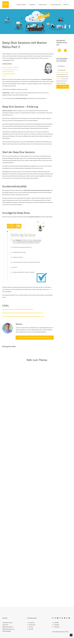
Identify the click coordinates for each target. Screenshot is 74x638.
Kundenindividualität (8, 71)
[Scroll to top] (71, 635)
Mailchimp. (58, 78)
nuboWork (56, 625)
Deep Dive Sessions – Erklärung (10, 67)
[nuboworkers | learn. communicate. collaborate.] (5, 4)
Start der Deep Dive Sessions (9, 69)
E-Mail (50, 289)
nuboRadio (32, 4)
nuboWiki (56, 622)
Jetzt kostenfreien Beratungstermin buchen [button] (34, 337)
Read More (5, 439)
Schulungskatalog (55, 4)
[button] (59, 51)
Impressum (32, 622)
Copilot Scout (6, 596)
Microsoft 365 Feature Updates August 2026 (14, 434)
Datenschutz (32, 625)
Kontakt (31, 629)
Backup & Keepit (6, 515)
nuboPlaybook (43, 4)
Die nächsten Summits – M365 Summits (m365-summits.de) (17, 309)
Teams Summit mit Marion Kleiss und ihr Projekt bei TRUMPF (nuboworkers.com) (23, 316)
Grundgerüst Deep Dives (8, 74)
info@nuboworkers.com (8, 629)
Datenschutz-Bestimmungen (62, 72)
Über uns (65, 4)
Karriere (31, 627)
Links (3, 76)
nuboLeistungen (21, 4)
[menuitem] (22, 4)
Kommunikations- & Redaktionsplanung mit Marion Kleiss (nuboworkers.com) (22, 313)
